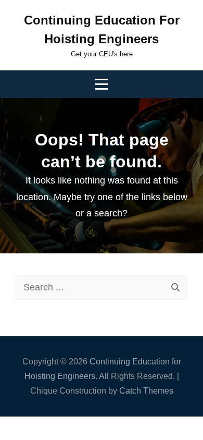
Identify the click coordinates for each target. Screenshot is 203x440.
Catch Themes (146, 390)
